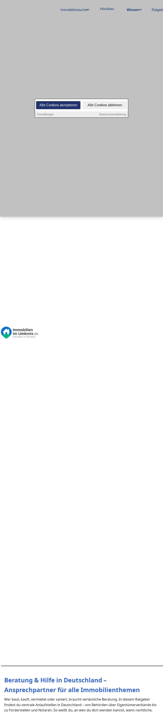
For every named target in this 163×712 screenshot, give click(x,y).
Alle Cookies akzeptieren (58, 105)
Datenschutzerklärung (112, 114)
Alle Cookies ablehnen (105, 105)
